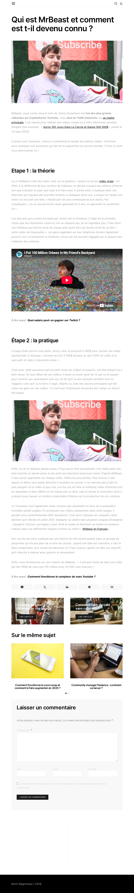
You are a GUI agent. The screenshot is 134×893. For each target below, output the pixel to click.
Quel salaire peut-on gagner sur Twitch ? (54, 320)
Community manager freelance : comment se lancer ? (96, 686)
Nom (19, 769)
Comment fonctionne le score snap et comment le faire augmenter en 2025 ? (38, 686)
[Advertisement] (35, 846)
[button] (121, 3)
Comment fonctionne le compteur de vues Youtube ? (61, 576)
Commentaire (23, 730)
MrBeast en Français (95, 528)
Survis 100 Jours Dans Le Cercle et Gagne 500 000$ (75, 127)
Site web (92, 769)
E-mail (55, 769)
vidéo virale (106, 181)
